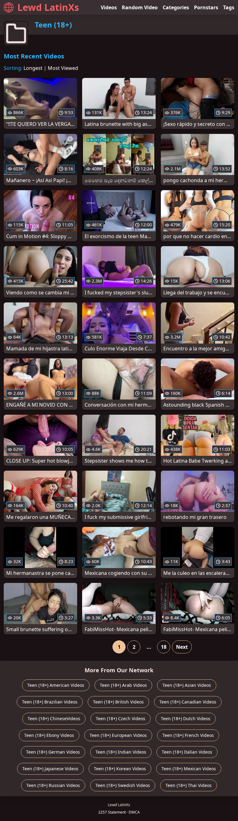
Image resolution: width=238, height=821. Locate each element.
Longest (33, 68)
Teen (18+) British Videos (118, 702)
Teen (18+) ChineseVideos (54, 718)
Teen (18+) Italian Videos (187, 752)
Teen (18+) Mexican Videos (188, 769)
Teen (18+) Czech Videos (120, 718)
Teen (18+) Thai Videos (188, 785)
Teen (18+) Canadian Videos (187, 702)
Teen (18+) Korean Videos (120, 769)
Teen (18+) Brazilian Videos (49, 702)
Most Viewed (63, 68)
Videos (109, 7)
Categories (176, 7)
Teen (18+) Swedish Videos (122, 785)
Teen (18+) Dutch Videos (185, 718)
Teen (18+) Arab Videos (123, 685)
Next (182, 647)
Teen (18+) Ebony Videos (49, 735)
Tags (228, 7)
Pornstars (206, 7)
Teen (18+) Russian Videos (53, 785)
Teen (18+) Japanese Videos (50, 769)
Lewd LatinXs (48, 7)
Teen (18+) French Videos (188, 735)
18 (163, 647)
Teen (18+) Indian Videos (120, 752)
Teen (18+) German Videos (53, 752)
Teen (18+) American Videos (55, 685)
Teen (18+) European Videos (118, 735)
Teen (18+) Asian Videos (186, 685)
